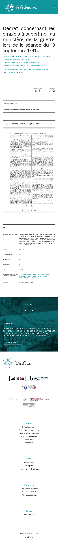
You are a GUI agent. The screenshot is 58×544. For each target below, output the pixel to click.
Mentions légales (29, 533)
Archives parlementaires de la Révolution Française (27, 56)
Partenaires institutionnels (29, 433)
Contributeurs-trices (29, 436)
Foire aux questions (29, 495)
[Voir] (38, 50)
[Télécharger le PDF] (36, 91)
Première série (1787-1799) (17, 59)
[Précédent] (26, 206)
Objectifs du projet (29, 427)
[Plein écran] (51, 124)
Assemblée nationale (15, 66)
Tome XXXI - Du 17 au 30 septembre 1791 (23, 62)
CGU (29, 530)
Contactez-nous (29, 515)
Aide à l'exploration (29, 492)
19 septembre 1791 (35, 66)
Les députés (29, 466)
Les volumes (29, 463)
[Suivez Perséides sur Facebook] (25, 310)
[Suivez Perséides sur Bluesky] (32, 310)
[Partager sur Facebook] (49, 91)
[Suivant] (32, 206)
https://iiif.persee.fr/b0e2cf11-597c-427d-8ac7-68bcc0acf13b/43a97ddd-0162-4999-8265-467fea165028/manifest (34, 276)
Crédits (29, 537)
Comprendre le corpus (29, 489)
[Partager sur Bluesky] (54, 91)
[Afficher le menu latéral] (6, 124)
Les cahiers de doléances (29, 469)
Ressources (29, 440)
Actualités (29, 443)
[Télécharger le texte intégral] (39, 91)
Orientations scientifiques (29, 430)
